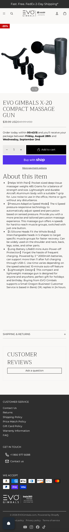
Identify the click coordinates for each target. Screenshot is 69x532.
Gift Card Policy (12, 426)
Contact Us (10, 408)
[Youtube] (25, 527)
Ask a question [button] (34, 370)
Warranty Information (16, 430)
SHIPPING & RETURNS (16, 334)
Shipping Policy (12, 417)
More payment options (34, 168)
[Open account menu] (57, 13)
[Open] (9, 523)
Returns (8, 412)
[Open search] (12, 13)
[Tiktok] (44, 527)
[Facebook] (38, 527)
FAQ (5, 435)
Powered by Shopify (48, 515)
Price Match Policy (14, 421)
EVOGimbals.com (27, 515)
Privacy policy (33, 520)
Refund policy (16, 520)
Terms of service (51, 520)
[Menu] (4, 13)
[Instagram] (31, 527)
